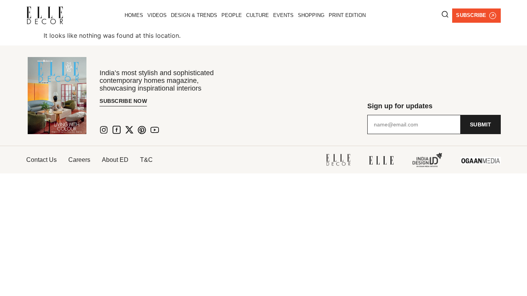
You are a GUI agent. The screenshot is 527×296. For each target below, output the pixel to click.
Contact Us (41, 159)
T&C (146, 159)
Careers (79, 159)
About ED (115, 159)
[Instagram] (104, 130)
